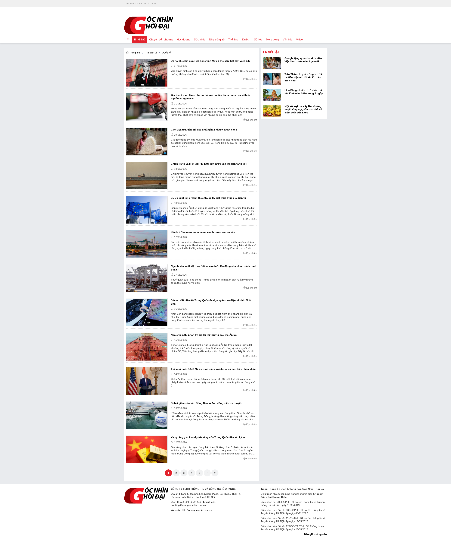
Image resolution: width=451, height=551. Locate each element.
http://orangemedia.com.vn (197, 510)
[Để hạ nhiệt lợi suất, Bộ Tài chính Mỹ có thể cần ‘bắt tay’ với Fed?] (146, 72)
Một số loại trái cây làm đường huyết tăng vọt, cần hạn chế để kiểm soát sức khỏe (303, 109)
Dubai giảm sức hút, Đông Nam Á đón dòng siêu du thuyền (206, 403)
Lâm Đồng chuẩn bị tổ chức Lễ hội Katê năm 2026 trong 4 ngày (304, 92)
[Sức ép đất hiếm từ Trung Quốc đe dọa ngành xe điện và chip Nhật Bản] (146, 312)
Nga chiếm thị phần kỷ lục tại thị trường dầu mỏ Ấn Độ (204, 334)
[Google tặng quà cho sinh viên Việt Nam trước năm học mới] (272, 62)
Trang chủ (135, 52)
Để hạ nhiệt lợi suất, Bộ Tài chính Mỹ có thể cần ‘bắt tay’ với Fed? (211, 60)
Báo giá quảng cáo (315, 534)
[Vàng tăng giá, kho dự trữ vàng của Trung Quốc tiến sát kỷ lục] (146, 449)
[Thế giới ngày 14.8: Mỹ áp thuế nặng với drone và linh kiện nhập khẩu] (146, 380)
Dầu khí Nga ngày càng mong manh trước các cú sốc (203, 232)
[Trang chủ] (128, 39)
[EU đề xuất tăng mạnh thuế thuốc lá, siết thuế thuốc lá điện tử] (146, 209)
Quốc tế (166, 52)
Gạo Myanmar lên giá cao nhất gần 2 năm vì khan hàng (204, 129)
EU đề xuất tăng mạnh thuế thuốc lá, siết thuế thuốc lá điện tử (208, 197)
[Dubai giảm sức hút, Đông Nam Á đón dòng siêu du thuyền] (146, 414)
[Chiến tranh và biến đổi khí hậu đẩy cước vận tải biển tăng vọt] (146, 175)
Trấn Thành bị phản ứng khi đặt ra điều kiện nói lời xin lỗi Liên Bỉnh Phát (304, 77)
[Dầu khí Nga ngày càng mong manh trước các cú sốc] (146, 243)
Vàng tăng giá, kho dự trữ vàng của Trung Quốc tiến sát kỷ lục (208, 437)
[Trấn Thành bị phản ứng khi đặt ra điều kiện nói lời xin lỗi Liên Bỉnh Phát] (272, 78)
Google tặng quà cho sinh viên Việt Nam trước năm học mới (303, 60)
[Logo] (146, 495)
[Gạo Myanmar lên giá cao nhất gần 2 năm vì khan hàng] (146, 141)
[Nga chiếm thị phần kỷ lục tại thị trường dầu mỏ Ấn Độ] (146, 346)
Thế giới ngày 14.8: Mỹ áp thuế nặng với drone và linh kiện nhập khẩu (213, 369)
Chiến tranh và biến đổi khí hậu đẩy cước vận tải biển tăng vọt (208, 163)
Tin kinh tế (151, 52)
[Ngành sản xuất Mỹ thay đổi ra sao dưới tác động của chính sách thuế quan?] (146, 277)
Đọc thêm (251, 79)
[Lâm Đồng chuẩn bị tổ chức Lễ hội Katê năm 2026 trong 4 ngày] (272, 94)
